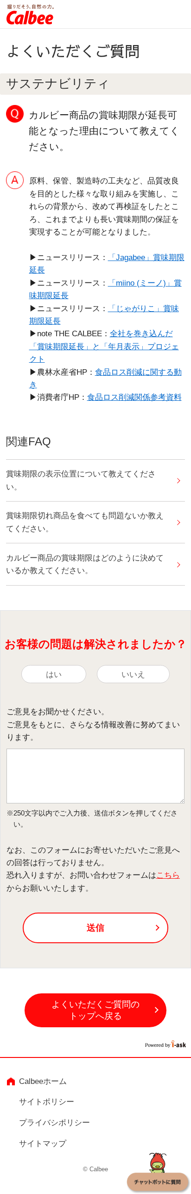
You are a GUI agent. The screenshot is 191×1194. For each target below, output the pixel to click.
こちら (168, 875)
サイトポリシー (46, 1101)
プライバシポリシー (54, 1122)
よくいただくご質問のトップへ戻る (95, 1010)
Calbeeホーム (43, 1081)
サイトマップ (42, 1143)
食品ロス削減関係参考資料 (134, 397)
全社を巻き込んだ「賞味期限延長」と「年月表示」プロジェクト (104, 346)
